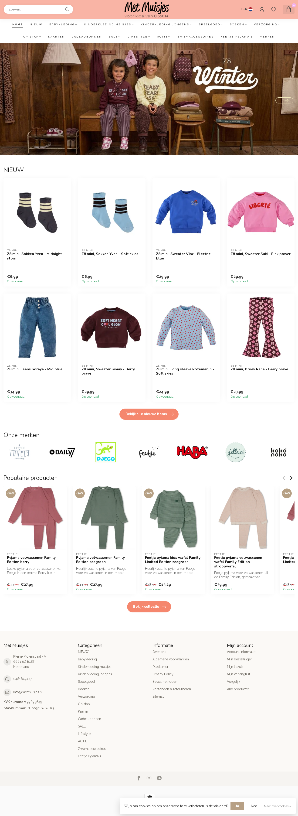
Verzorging (265, 24)
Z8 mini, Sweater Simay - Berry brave (108, 371)
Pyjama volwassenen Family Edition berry (31, 559)
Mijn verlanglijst (238, 674)
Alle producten (238, 689)
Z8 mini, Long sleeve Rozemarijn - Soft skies (185, 371)
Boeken (237, 24)
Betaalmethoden (164, 681)
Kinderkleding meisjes (107, 24)
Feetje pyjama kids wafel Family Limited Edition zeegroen (172, 559)
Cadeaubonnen (87, 36)
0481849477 (22, 679)
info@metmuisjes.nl (28, 692)
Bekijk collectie (146, 606)
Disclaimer (160, 667)
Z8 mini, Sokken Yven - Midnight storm (34, 256)
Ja (237, 806)
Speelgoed (209, 24)
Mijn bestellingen (240, 659)
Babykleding (62, 24)
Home (17, 24)
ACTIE (162, 36)
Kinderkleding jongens (165, 24)
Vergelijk (233, 681)
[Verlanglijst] (273, 9)
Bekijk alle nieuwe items (146, 414)
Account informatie (241, 652)
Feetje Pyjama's (236, 36)
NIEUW (36, 24)
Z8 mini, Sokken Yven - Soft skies (109, 254)
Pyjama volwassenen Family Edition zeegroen (100, 559)
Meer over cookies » (277, 806)
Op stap (31, 36)
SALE (113, 36)
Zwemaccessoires (195, 36)
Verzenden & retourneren (171, 689)
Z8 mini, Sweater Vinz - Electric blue (183, 256)
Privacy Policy (162, 674)
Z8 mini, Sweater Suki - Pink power (260, 254)
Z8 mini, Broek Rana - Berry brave (259, 369)
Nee (254, 806)
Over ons (159, 652)
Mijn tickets (235, 667)
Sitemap (158, 696)
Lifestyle (138, 36)
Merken (267, 36)
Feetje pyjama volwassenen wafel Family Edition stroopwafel (238, 561)
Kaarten (56, 36)
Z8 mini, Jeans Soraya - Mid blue (34, 369)
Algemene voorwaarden (170, 659)
